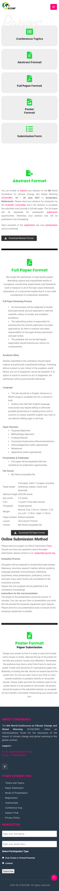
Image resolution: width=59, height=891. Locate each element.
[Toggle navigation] (53, 7)
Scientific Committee (15, 205)
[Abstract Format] (29, 55)
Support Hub (12, 812)
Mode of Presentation (16, 792)
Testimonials (11, 802)
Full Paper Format (29, 86)
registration (29, 225)
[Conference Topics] (29, 31)
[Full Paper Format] (29, 78)
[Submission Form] (29, 129)
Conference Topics (29, 39)
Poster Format (29, 111)
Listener (9, 863)
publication (52, 212)
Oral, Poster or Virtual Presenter (20, 858)
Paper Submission (14, 787)
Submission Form (29, 136)
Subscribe (8, 871)
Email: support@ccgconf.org (17, 751)
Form (49, 546)
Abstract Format (30, 62)
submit (23, 190)
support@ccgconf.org (44, 553)
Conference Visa (13, 807)
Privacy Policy (12, 817)
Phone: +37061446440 (14, 755)
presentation (52, 225)
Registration (11, 797)
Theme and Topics (14, 783)
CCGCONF (7, 197)
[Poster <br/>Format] (29, 102)
